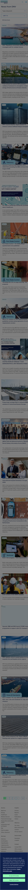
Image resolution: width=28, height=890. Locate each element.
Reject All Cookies (14, 880)
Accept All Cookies (14, 875)
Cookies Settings (14, 884)
